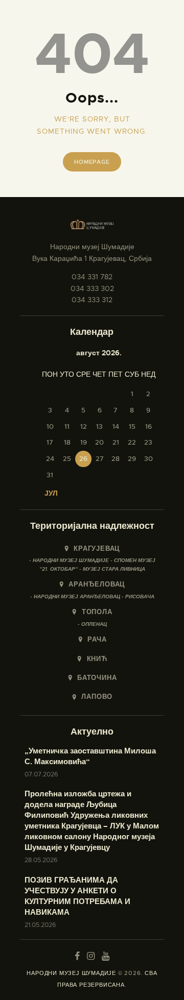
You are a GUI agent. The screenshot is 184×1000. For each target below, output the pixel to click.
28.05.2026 (41, 860)
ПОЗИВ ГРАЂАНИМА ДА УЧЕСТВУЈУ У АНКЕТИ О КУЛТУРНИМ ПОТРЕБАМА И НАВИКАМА (77, 896)
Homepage (91, 161)
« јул (48, 493)
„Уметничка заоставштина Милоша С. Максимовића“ (90, 756)
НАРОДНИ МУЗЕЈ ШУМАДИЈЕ (71, 973)
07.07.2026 (41, 774)
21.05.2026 (40, 925)
